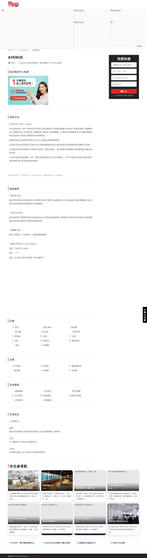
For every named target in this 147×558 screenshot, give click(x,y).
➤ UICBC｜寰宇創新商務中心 (22, 542)
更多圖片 (140, 46)
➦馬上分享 (145, 315)
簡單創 (30, 556)
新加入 (36, 556)
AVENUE (36, 50)
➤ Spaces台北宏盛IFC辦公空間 (56, 542)
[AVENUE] (79, 10)
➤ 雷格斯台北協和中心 (86, 542)
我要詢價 (124, 59)
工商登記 (17, 234)
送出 (125, 91)
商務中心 (11, 50)
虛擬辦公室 (15, 230)
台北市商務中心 (24, 50)
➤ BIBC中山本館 (118, 542)
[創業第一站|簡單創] (40, 4)
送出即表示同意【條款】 (124, 95)
